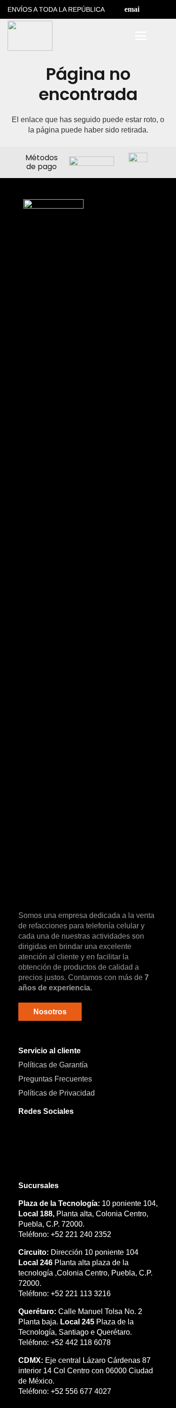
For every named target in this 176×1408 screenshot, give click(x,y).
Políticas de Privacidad (56, 1093)
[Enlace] (115, 36)
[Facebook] (148, 9)
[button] (90, 36)
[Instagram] (164, 9)
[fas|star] (53, 551)
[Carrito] (163, 36)
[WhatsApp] (74, 1139)
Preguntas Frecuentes (55, 1079)
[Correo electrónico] (131, 9)
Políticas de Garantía (53, 1065)
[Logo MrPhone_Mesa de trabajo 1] (30, 36)
